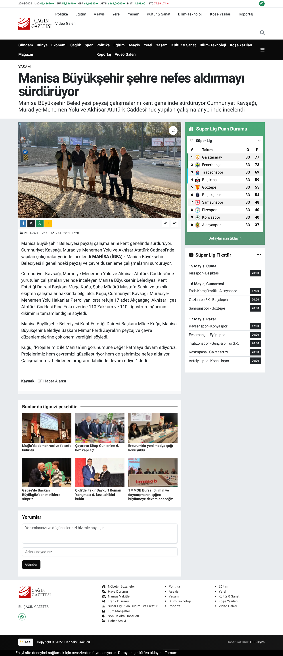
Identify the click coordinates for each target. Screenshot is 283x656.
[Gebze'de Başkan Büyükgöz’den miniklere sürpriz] (46, 472)
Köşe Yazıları (220, 14)
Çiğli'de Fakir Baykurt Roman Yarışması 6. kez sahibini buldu (98, 494)
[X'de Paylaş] (31, 223)
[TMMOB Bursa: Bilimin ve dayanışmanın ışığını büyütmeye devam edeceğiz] (153, 472)
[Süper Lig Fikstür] (259, 255)
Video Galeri (65, 23)
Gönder (31, 564)
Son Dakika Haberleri (123, 616)
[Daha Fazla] (48, 223)
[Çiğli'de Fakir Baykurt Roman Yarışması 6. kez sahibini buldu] (99, 472)
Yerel (116, 14)
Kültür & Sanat (158, 14)
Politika (61, 14)
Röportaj (246, 14)
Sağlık (75, 45)
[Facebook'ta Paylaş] (23, 223)
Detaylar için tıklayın (224, 238)
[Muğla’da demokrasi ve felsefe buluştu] (46, 427)
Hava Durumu (118, 592)
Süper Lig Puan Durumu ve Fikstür (132, 606)
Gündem (25, 45)
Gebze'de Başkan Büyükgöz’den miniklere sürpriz (41, 494)
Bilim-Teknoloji (190, 14)
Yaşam (133, 14)
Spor (89, 45)
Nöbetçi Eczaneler (121, 586)
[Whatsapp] (22, 616)
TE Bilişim (257, 642)
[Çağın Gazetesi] (35, 23)
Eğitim (80, 14)
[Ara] (262, 33)
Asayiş (99, 14)
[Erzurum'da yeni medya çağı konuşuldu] (153, 427)
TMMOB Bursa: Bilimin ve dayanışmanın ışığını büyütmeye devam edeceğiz (150, 494)
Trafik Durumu (118, 601)
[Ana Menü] (262, 50)
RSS (27, 642)
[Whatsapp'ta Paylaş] (40, 223)
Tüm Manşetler (119, 611)
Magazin (25, 54)
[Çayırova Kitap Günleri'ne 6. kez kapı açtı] (99, 427)
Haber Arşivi (117, 621)
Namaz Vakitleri (120, 596)
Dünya (42, 45)
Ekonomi (59, 45)
